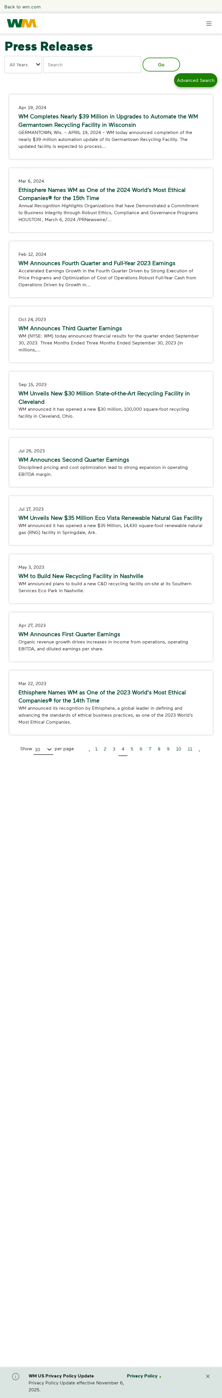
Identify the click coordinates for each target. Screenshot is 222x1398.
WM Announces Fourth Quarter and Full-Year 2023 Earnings (96, 262)
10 (178, 748)
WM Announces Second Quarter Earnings (73, 459)
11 (190, 748)
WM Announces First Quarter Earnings (69, 633)
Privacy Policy (142, 1376)
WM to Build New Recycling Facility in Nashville (80, 575)
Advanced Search (195, 80)
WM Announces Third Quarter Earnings (70, 327)
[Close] (208, 1375)
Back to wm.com (22, 6)
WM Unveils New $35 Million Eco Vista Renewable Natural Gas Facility (110, 517)
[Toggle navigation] (209, 23)
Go (161, 64)
